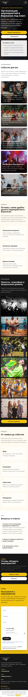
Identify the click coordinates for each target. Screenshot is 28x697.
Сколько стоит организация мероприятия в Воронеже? (11, 524)
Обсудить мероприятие (14, 32)
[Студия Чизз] (5, 2)
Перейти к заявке (14, 574)
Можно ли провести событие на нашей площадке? (12, 540)
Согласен (18, 695)
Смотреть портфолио (14, 421)
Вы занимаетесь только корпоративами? (10, 547)
